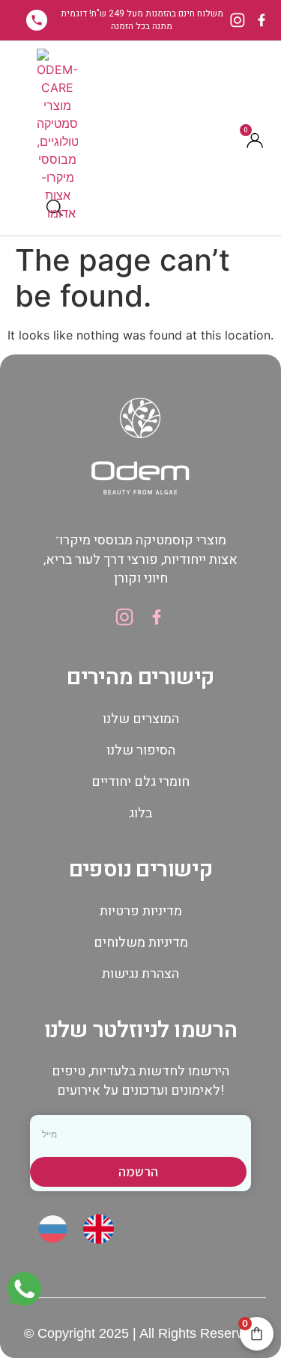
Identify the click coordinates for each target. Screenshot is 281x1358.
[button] (35, 208)
